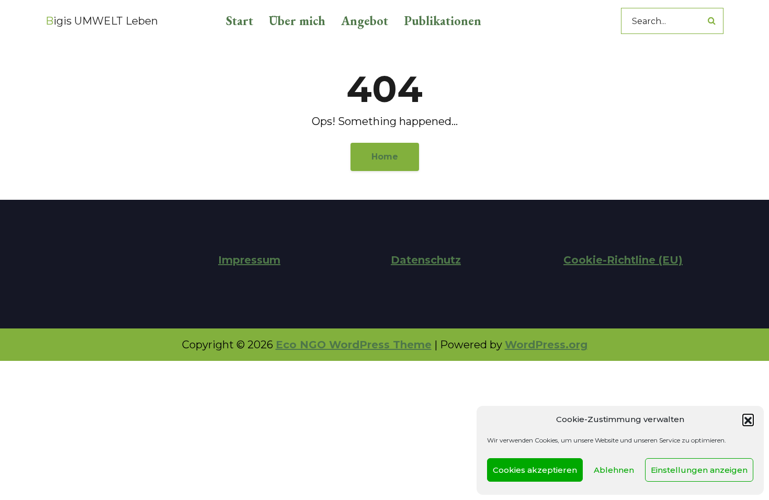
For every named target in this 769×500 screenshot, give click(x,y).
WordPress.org (546, 344)
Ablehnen (614, 470)
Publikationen (442, 21)
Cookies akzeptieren (535, 470)
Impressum (249, 260)
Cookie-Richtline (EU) (623, 260)
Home (384, 157)
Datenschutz (426, 260)
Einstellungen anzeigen (699, 470)
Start (239, 21)
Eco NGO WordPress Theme (354, 344)
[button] (748, 419)
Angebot (364, 21)
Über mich (297, 21)
